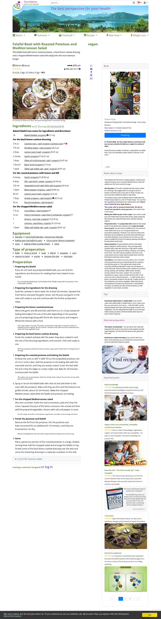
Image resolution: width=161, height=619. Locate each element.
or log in (47, 467)
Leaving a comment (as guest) (27, 467)
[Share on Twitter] (91, 75)
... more (107, 167)
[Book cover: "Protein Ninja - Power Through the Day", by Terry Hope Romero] (125, 93)
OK (149, 614)
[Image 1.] (46, 109)
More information (12, 616)
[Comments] (91, 65)
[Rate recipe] (17, 69)
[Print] (91, 69)
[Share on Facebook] (91, 72)
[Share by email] (91, 78)
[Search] (134, 3)
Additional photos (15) (113, 130)
